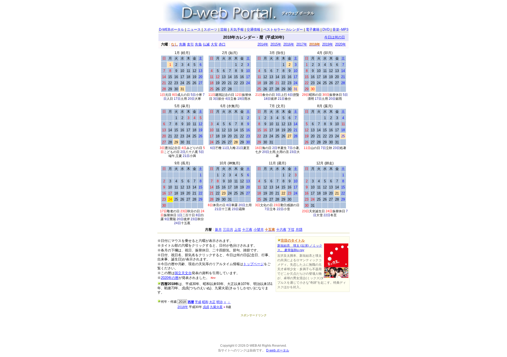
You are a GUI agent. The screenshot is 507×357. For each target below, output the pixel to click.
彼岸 (274, 99)
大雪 (319, 215)
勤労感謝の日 (289, 205)
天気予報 (237, 29)
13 (224, 77)
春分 (288, 99)
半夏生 (282, 148)
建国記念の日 (224, 95)
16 (176, 77)
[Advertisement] (253, 329)
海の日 (266, 148)
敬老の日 (173, 211)
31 (182, 89)
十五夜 (185, 223)
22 (170, 83)
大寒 (198, 99)
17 (182, 77)
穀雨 (339, 99)
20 (224, 83)
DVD (326, 29)
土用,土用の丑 (279, 152)
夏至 (246, 148)
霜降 (242, 209)
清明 (311, 99)
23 (176, 83)
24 (182, 83)
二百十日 (188, 215)
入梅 (232, 148)
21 (230, 83)
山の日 (315, 148)
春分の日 (268, 95)
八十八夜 (191, 152)
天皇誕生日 (317, 211)
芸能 (223, 29)
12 (194, 71)
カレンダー (294, 29)
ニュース (194, 29)
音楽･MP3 (340, 29)
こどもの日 (172, 152)
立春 (233, 99)
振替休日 (335, 95)
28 (230, 89)
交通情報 (253, 29)
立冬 (273, 209)
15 (170, 77)
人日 (170, 99)
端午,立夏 (175, 156)
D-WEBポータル (171, 29)
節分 (221, 99)
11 (188, 71)
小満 (193, 156)
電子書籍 (313, 29)
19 (194, 77)
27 (224, 89)
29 (170, 89)
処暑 (343, 148)
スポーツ (210, 29)
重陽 (173, 219)
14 (230, 77)
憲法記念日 (173, 148)
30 (176, 89)
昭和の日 (315, 95)
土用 (184, 99)
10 (182, 71)
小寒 (199, 95)
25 (188, 83)
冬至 (333, 215)
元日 (168, 95)
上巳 (284, 95)
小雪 (287, 209)
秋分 (201, 219)
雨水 (247, 99)
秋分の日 (193, 211)
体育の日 (219, 205)
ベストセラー (273, 29)
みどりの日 (194, 148)
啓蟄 (296, 95)
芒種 (218, 148)
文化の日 (266, 205)
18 (188, 77)
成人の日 (183, 95)
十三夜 (226, 209)
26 (194, 83)
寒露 (234, 205)
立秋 (329, 148)
